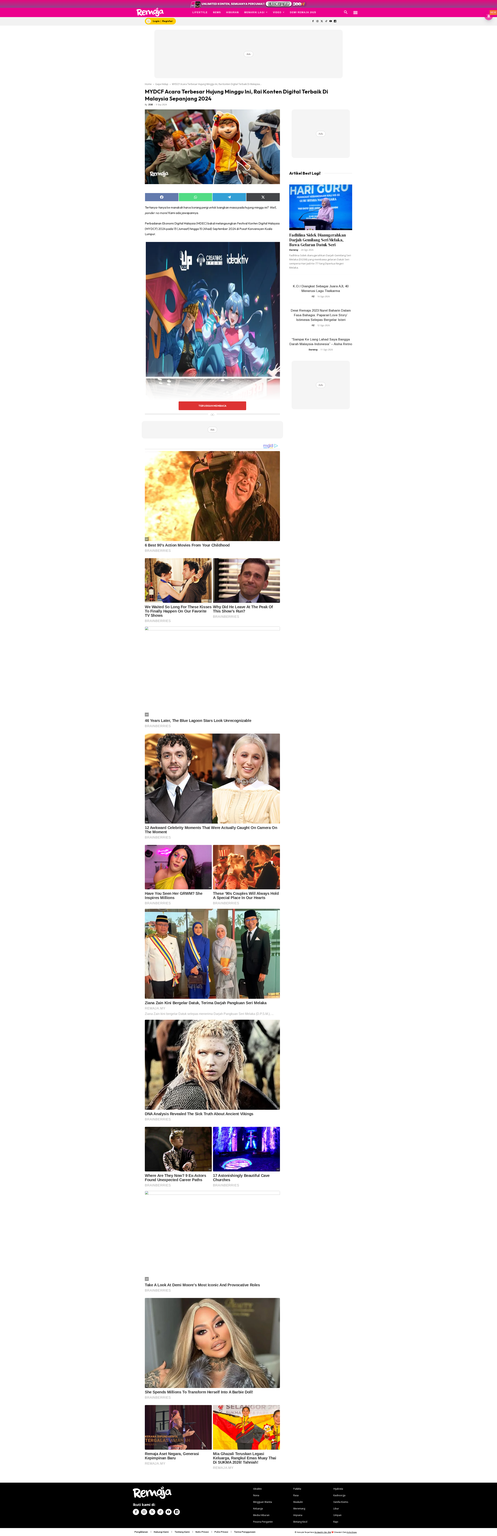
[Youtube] (330, 21)
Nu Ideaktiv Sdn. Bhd (323, 1532)
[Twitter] (322, 21)
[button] (345, 12)
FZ (313, 296)
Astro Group (352, 1532)
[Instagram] (317, 21)
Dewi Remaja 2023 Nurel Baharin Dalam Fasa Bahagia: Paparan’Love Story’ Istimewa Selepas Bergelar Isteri (321, 315)
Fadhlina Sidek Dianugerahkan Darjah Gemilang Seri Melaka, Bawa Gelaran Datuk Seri (317, 240)
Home (148, 84)
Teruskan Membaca (212, 405)
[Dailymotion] (335, 21)
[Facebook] (313, 21)
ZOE (150, 104)
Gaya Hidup (161, 84)
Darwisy (293, 249)
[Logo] (150, 12)
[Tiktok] (326, 21)
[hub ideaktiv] (355, 11)
